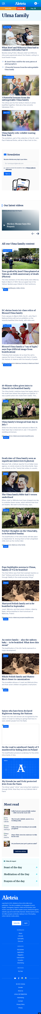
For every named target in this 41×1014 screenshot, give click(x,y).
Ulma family (7, 326)
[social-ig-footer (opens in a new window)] (26, 978)
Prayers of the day (14, 881)
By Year (20, 971)
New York (7, 112)
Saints (6, 656)
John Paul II (7, 27)
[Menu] (7, 3)
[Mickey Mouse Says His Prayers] (20, 220)
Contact (20, 1001)
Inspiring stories (8, 77)
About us (20, 991)
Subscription (20, 957)
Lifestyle (20, 936)
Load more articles (20, 851)
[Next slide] (37, 233)
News (20, 933)
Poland (6, 583)
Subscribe (8, 8)
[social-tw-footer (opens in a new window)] (22, 978)
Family (6, 401)
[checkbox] (4, 168)
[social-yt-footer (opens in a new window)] (15, 978)
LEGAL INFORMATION (20, 994)
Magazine (20, 955)
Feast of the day (13, 867)
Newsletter (20, 950)
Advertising (20, 963)
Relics (5, 289)
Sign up (7, 174)
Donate (20, 8)
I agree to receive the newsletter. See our (20, 168)
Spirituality (20, 938)
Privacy (20, 1008)
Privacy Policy (21, 1004)
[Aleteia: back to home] (20, 3)
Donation (20, 960)
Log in (25, 923)
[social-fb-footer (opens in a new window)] (19, 978)
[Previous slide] (32, 233)
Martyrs (6, 437)
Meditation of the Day (16, 874)
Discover (20, 941)
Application (20, 952)
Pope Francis (7, 250)
